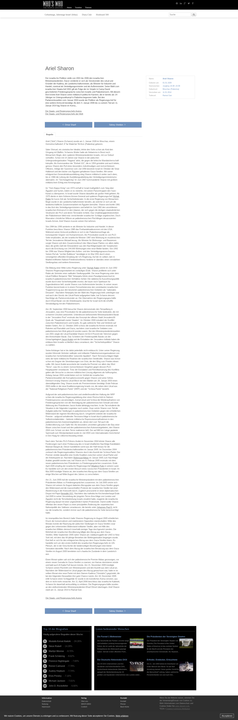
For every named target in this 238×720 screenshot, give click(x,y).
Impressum (46, 707)
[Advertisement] (119, 42)
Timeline (78, 8)
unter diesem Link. (182, 706)
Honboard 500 (102, 14)
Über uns (84, 701)
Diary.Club (87, 14)
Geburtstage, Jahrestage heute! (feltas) (61, 14)
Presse (123, 704)
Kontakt (123, 701)
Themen (88, 8)
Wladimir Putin (97, 466)
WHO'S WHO (86, 704)
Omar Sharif (70, 125)
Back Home (124, 707)
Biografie (49, 135)
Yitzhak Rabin (93, 268)
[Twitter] (188, 3)
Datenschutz (46, 701)
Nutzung (45, 704)
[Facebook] (192, 3)
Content (84, 707)
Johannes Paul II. (104, 507)
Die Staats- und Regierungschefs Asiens (63, 111)
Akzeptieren (227, 716)
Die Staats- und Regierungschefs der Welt (64, 114)
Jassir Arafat (67, 339)
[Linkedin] (180, 3)
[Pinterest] (176, 3)
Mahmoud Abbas (81, 458)
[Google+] (184, 3)
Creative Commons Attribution (178, 709)
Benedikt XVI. (67, 493)
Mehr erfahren (122, 716)
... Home (68, 8)
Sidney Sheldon (116, 125)
